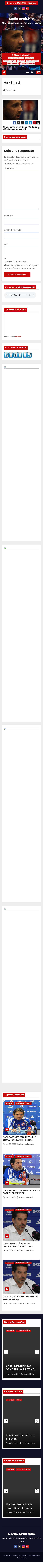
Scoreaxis (18, 336)
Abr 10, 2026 (11, 1250)
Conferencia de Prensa (23, 1103)
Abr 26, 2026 (11, 1144)
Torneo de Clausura (28, 64)
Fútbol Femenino (32, 61)
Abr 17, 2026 (11, 1197)
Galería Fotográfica (23, 1331)
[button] (32, 72)
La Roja (35, 1469)
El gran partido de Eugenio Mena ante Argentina (19, 1504)
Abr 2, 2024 (13, 1374)
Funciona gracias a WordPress (14, 1556)
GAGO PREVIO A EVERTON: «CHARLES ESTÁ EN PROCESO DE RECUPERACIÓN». (21, 1193)
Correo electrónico (13, 230)
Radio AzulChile (21, 19)
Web (6, 244)
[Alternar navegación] (27, 72)
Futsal (19, 1400)
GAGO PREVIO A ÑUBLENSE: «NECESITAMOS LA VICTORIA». (18, 1245)
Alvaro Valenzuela (26, 1144)
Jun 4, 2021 (13, 1512)
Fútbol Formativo (13, 64)
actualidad (29, 58)
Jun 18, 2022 (13, 1443)
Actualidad (9, 1103)
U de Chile (21, 61)
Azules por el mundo (23, 1469)
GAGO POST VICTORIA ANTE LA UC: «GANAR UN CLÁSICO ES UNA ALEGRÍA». (20, 1140)
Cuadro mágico (9, 61)
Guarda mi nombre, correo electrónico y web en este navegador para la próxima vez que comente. (21, 264)
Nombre (8, 215)
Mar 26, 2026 (11, 1303)
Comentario (10, 168)
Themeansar (21, 1558)
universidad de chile (16, 58)
